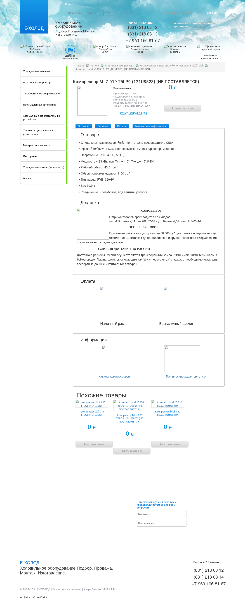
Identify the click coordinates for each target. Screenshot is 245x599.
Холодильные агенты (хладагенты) (43, 167)
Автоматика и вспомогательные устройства (41, 117)
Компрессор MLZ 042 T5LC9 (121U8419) (167, 413)
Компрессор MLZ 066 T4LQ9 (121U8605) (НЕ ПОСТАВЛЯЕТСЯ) (129, 418)
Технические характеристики (186, 376)
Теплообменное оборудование (41, 93)
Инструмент (30, 156)
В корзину (183, 98)
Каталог (91, 13)
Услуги (110, 13)
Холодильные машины (36, 71)
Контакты (129, 13)
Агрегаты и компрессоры (37, 82)
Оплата (121, 126)
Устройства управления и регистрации (38, 132)
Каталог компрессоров (114, 376)
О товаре (83, 126)
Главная (61, 12)
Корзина (212, 12)
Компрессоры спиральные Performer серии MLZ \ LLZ (171, 65)
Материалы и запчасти (36, 145)
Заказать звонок (193, 36)
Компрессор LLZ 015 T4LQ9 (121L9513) (91, 413)
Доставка (103, 126)
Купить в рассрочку (182, 108)
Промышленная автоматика (39, 104)
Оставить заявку (166, 533)
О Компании (74, 13)
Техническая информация (150, 126)
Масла (27, 178)
